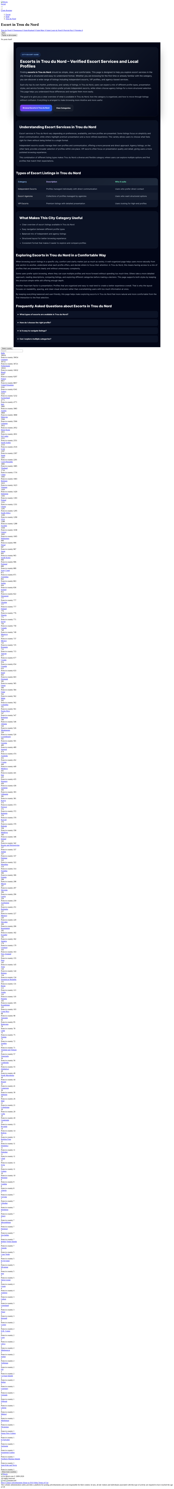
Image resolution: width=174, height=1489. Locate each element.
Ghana (3, 507)
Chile (3, 1031)
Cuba (3, 1114)
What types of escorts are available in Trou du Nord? (44, 314)
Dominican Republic (8, 980)
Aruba (3, 992)
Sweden (4, 526)
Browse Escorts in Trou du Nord (36, 108)
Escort (3, 4)
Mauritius (4, 864)
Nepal (3, 545)
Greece (3, 532)
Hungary (4, 781)
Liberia (3, 1408)
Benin (3, 986)
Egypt (3, 622)
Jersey (3, 1216)
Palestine (4, 1152)
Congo (3, 1325)
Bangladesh (5, 928)
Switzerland (5, 398)
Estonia (4, 877)
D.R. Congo (5, 1331)
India (3, 353)
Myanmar (4, 1267)
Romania (4, 647)
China (3, 475)
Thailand (4, 468)
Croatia (3, 660)
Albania (4, 724)
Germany (4, 360)
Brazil (3, 372)
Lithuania (4, 794)
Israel (3, 673)
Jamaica (4, 941)
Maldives (4, 832)
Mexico (4, 641)
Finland (4, 609)
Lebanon (4, 423)
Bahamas (4, 717)
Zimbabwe (5, 1069)
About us (26, 1483)
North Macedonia (7, 1075)
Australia (4, 756)
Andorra (4, 1293)
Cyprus (3, 762)
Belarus (4, 973)
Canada (4, 628)
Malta (3, 698)
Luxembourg (6, 737)
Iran (2, 1274)
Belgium (4, 481)
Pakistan (4, 858)
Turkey (3, 391)
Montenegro (5, 730)
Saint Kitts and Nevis (9, 1465)
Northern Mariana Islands (10, 1459)
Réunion (4, 1178)
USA (3, 519)
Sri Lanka (4, 436)
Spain (3, 455)
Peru (2, 960)
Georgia (4, 743)
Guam (3, 1286)
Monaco (4, 916)
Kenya (3, 801)
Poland (3, 500)
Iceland (3, 590)
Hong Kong (5, 430)
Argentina (4, 577)
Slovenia (4, 890)
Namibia (4, 871)
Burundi (4, 1318)
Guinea (3, 1171)
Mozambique (6, 1222)
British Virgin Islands (9, 1242)
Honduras (4, 1210)
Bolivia (3, 1133)
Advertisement (17, 1483)
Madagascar (5, 1350)
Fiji (2, 1369)
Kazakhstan (5, 1005)
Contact (8, 1483)
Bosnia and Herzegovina (10, 845)
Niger (3, 1312)
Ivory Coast (5, 570)
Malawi (4, 1414)
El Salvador (5, 1440)
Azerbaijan (5, 903)
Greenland (5, 1305)
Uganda (4, 666)
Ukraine (4, 602)
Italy (2, 404)
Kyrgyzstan (5, 1261)
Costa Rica (5, 1011)
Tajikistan (4, 1363)
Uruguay (4, 948)
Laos (3, 1337)
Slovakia (4, 922)
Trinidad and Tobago (9, 1050)
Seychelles (5, 1235)
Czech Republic (7, 462)
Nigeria (4, 615)
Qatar (3, 692)
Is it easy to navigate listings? (33, 331)
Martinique (5, 1421)
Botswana (4, 1024)
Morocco (4, 634)
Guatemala (5, 1120)
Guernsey (4, 1389)
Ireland (3, 839)
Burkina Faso (6, 1139)
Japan (3, 551)
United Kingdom (7, 385)
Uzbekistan (5, 1107)
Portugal (4, 564)
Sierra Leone (6, 1280)
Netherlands (5, 366)
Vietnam (4, 487)
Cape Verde (5, 1254)
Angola (4, 1248)
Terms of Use (43, 1483)
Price (3, 1483)
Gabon (3, 1299)
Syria (3, 1165)
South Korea (5, 558)
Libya (3, 1344)
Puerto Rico (5, 711)
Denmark (4, 679)
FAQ (32, 1483)
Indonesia (4, 494)
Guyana (4, 1197)
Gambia (4, 1184)
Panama (4, 999)
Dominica (4, 1146)
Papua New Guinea (8, 1433)
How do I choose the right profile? (35, 322)
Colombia (4, 705)
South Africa (5, 513)
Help (36, 1483)
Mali (2, 1101)
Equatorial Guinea (8, 1452)
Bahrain (4, 826)
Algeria (4, 1190)
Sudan (3, 1357)
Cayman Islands (7, 1376)
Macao (3, 884)
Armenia (4, 788)
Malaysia (4, 417)
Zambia (4, 1043)
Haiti (7, 17)
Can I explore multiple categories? (35, 339)
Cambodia (5, 1063)
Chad (3, 1158)
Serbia (3, 583)
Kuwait (4, 820)
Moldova (4, 769)
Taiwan (4, 654)
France (3, 379)
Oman (3, 685)
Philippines (5, 538)
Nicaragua (5, 1427)
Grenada (4, 1395)
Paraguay (4, 1229)
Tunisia (3, 1037)
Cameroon (5, 1088)
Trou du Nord (11, 19)
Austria (3, 411)
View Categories (63, 108)
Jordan (3, 852)
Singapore (5, 596)
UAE (3, 449)
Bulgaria (4, 813)
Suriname (4, 1446)
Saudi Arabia (6, 443)
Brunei (3, 1082)
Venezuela (5, 1056)
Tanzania (4, 1018)
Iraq (2, 775)
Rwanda (4, 1127)
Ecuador (4, 935)
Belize (3, 1382)
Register (9, 10)
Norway (4, 807)
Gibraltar (4, 1203)
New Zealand (6, 954)
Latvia (3, 896)
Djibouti (4, 1401)
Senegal (4, 749)
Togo (3, 967)
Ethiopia (4, 1095)
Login (3, 10)
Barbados (4, 909)
